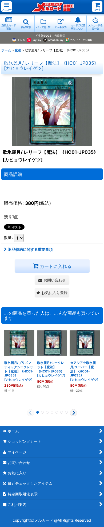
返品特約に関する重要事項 (30, 249)
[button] (6, 6)
